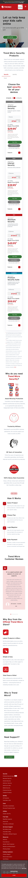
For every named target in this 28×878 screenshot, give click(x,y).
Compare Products (7, 792)
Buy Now (14, 142)
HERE (15, 367)
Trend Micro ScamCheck (8, 805)
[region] (14, 869)
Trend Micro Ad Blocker (8, 823)
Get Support (9, 757)
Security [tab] (6, 74)
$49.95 (12, 243)
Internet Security (7, 780)
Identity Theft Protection (8, 844)
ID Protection (6, 798)
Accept (14, 875)
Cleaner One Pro (7, 813)
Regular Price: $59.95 (13, 182)
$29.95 (12, 129)
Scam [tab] (5, 78)
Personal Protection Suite (9, 808)
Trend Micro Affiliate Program (10, 834)
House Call (5, 821)
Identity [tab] (15, 74)
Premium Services (7, 790)
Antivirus (5, 839)
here (19, 148)
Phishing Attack (6, 848)
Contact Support (6, 854)
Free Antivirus (6, 841)
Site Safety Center (7, 829)
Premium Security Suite (9, 776)
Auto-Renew (5, 859)
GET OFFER (10, 37)
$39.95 (12, 185)
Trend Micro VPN (7, 800)
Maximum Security (7, 778)
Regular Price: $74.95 (13, 240)
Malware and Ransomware (9, 846)
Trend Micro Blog (7, 831)
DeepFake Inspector (7, 819)
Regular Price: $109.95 (13, 298)
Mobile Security (6, 787)
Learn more (24, 868)
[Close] (26, 862)
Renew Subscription (7, 856)
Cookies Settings (14, 871)
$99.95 (12, 301)
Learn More (14, 145)
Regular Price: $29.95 (13, 126)
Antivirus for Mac (7, 785)
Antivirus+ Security (7, 783)
